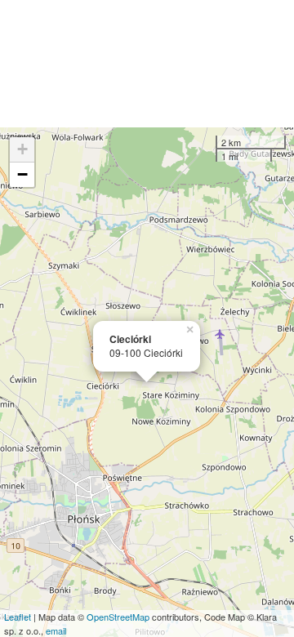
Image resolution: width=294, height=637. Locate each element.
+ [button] (22, 149)
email (56, 630)
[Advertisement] (147, 63)
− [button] (22, 174)
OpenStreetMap (118, 616)
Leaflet (17, 616)
